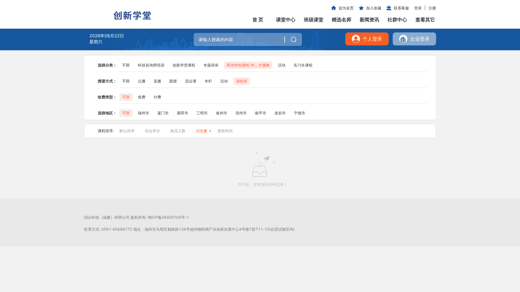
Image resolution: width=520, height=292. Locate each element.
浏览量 (201, 130)
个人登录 (372, 39)
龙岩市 (280, 113)
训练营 (241, 81)
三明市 (202, 113)
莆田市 (182, 113)
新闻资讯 (369, 19)
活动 (281, 65)
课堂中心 (285, 19)
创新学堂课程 (184, 65)
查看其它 (425, 19)
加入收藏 (373, 8)
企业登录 (420, 39)
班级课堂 (313, 19)
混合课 (190, 81)
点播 (141, 81)
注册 (432, 8)
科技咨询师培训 (151, 65)
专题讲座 (211, 65)
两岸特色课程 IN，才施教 (248, 65)
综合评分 (152, 130)
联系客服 (401, 8)
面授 (173, 81)
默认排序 (127, 130)
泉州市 (221, 113)
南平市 (260, 113)
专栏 (208, 81)
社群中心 (397, 19)
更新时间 (225, 130)
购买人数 (178, 130)
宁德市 (299, 113)
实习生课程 (303, 65)
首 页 (257, 19)
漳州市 (241, 113)
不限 (126, 65)
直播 (157, 81)
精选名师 (341, 19)
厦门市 (163, 113)
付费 (157, 97)
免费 (141, 97)
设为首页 (346, 8)
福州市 (143, 113)
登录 (418, 8)
